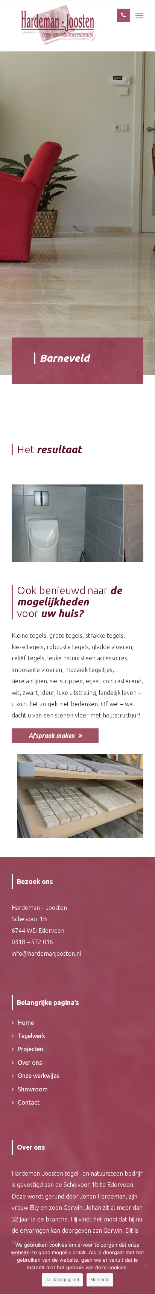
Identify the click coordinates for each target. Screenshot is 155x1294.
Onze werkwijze (38, 1075)
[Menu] (139, 15)
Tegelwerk (31, 1035)
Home (26, 1022)
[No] (145, 1264)
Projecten (30, 1049)
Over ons (30, 1062)
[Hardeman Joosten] (58, 25)
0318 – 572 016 (32, 941)
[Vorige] (28, 518)
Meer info (99, 1279)
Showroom (33, 1089)
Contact (29, 1102)
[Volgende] (126, 518)
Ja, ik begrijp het (62, 1279)
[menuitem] (139, 15)
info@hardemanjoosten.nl (46, 953)
